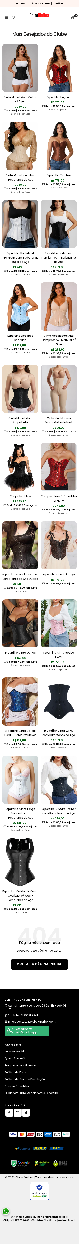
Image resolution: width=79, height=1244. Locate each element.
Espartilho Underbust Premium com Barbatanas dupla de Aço (20, 257)
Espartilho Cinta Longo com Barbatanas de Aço (58, 733)
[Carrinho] (72, 17)
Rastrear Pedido (15, 1051)
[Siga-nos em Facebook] (9, 1113)
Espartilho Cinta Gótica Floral (58, 655)
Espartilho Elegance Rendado (20, 338)
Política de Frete (15, 1072)
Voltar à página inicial (39, 964)
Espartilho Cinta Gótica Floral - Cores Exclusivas (20, 733)
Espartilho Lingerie (59, 97)
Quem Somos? (15, 1058)
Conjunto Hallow (20, 496)
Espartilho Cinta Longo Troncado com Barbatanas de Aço (20, 813)
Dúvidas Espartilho (17, 1086)
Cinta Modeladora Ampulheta (20, 420)
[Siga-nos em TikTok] (26, 1113)
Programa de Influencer (20, 1065)
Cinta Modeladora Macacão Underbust (58, 420)
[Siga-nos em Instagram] (17, 1113)
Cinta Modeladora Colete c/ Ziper (20, 99)
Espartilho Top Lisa (59, 175)
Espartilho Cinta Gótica (20, 652)
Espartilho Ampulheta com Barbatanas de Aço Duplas (20, 577)
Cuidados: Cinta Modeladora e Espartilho (32, 1093)
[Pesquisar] (13, 17)
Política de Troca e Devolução (25, 1079)
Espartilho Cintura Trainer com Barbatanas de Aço (59, 811)
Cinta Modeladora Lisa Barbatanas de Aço (20, 177)
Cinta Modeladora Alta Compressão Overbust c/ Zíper (59, 340)
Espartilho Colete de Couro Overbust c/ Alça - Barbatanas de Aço (20, 895)
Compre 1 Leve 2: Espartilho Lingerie (59, 498)
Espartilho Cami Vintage (59, 574)
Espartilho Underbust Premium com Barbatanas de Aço (59, 257)
